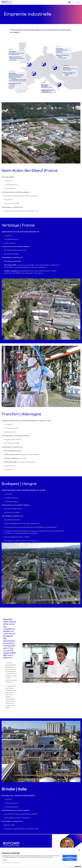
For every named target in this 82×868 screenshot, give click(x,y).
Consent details (6, 862)
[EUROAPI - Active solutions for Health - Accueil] (7, 2)
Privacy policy (16, 862)
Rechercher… (73, 2)
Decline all (69, 859)
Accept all (69, 856)
